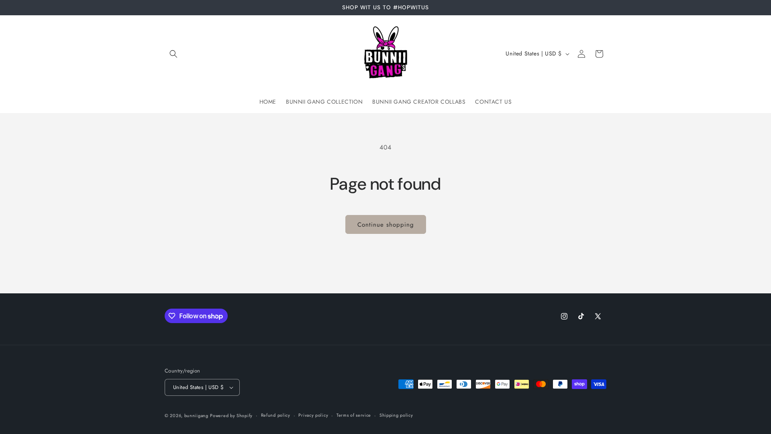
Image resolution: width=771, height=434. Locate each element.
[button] (173, 54)
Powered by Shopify (231, 415)
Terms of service (354, 415)
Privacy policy (313, 415)
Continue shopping (385, 224)
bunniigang (196, 415)
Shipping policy (396, 415)
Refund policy (275, 415)
